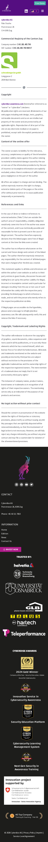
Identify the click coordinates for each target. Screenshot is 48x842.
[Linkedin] (16, 484)
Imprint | (39, 832)
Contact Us (6, 541)
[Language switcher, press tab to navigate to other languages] (34, 11)
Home (4, 529)
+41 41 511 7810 (14, 514)
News (3, 537)
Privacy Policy (29, 832)
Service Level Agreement (24, 836)
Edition (4, 533)
